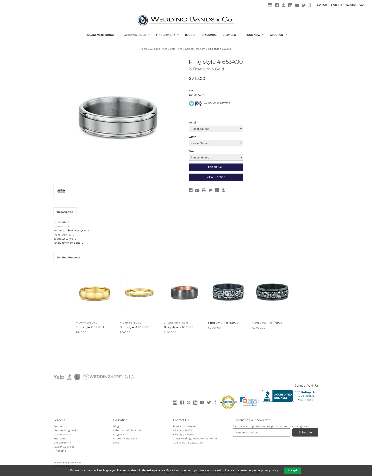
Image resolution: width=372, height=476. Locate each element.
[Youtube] (297, 5)
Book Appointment (185, 426)
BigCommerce (73, 462)
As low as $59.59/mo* (217, 102)
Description (65, 212)
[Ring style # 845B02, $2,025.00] (228, 292)
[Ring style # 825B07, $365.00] (139, 292)
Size (191, 151)
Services (229, 35)
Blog (116, 426)
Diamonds (209, 35)
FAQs (116, 442)
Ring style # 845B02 (223, 322)
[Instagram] (270, 5)
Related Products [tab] (68, 257)
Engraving (59, 438)
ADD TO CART (216, 167)
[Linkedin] (290, 5)
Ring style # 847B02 (267, 322)
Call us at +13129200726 (188, 442)
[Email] (197, 190)
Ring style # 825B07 (135, 327)
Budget (190, 35)
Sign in (335, 4)
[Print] (204, 190)
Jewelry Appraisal (64, 446)
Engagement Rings (99, 35)
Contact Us (60, 426)
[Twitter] (304, 5)
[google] (310, 5)
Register (350, 4)
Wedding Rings (135, 35)
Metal (192, 122)
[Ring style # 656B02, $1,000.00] (183, 292)
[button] (249, 401)
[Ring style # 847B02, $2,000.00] (272, 292)
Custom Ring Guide (125, 438)
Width (192, 137)
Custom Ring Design (66, 430)
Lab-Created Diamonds (127, 430)
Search (322, 4)
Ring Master (120, 434)
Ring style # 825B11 (90, 327)
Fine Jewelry (165, 35)
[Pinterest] (284, 5)
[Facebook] (277, 5)
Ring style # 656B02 (179, 327)
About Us (276, 35)
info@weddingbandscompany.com (195, 438)
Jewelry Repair (62, 434)
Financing (59, 450)
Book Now (252, 35)
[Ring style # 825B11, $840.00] (95, 292)
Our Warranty (62, 442)
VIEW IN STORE (216, 177)
